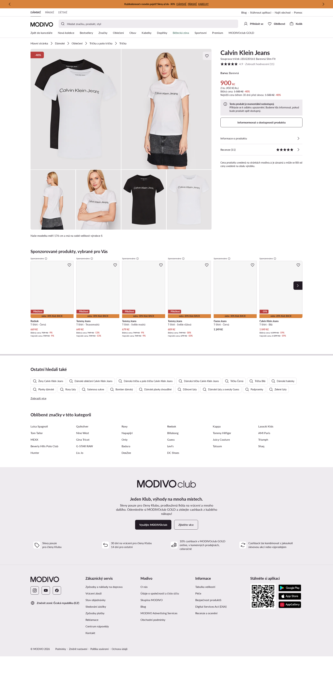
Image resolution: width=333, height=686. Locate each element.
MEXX (34, 439)
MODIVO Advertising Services (158, 613)
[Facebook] (57, 590)
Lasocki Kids (265, 426)
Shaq (261, 446)
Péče (198, 593)
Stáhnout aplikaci (260, 12)
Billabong (172, 433)
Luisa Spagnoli (39, 426)
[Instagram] (35, 590)
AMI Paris (264, 433)
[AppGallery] (290, 604)
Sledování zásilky (96, 606)
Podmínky (60, 649)
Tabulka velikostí (205, 586)
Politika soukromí (99, 649)
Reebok (171, 426)
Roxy (124, 426)
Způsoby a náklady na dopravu (104, 586)
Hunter (35, 452)
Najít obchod (283, 12)
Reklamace (92, 619)
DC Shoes (173, 452)
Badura (126, 446)
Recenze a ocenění (206, 613)
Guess (171, 439)
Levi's (170, 446)
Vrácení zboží (94, 593)
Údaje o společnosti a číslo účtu (159, 593)
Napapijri (127, 433)
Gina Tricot (82, 439)
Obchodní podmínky (152, 619)
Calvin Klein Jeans (245, 52)
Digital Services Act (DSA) (211, 606)
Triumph (263, 439)
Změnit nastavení (78, 649)
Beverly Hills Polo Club (44, 446)
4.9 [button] (247, 64)
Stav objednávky (95, 600)
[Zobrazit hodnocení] (298, 149)
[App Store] (290, 596)
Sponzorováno (37, 258)
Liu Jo (79, 452)
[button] (76, 109)
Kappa (217, 426)
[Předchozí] (10, 4)
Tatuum (217, 446)
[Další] (323, 4)
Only (124, 439)
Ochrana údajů (119, 649)
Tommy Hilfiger (222, 433)
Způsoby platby (95, 613)
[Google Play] (290, 588)
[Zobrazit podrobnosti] (298, 138)
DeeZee (126, 452)
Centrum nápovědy (97, 626)
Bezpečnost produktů (208, 600)
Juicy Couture (221, 439)
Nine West (82, 433)
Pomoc (298, 12)
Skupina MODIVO (151, 600)
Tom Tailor (37, 433)
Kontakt (90, 632)
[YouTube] (46, 590)
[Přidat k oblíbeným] (207, 56)
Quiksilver (82, 426)
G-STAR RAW (84, 446)
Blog (244, 12)
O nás (144, 586)
